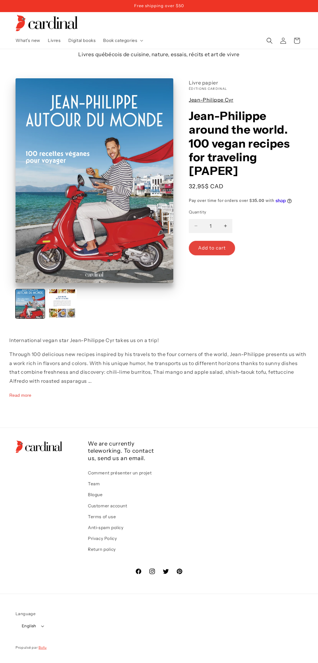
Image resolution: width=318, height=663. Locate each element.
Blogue (95, 494)
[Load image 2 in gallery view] (62, 303)
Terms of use (102, 516)
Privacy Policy (102, 538)
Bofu (43, 647)
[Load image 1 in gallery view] (30, 303)
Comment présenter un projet (120, 473)
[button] (122, 40)
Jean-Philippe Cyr (211, 100)
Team (94, 484)
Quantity (197, 211)
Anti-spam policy (106, 527)
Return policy (102, 549)
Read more (20, 395)
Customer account (107, 506)
